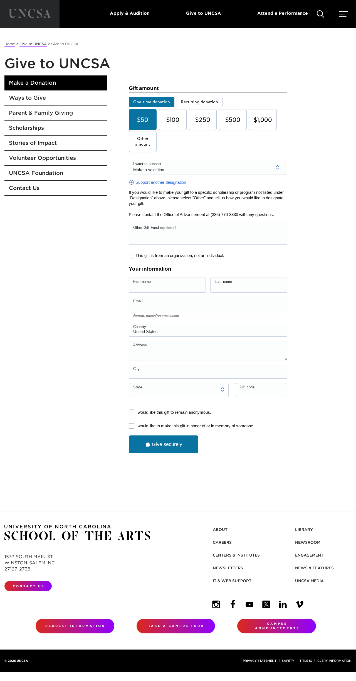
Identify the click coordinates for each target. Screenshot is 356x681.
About (220, 529)
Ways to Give (27, 97)
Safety (288, 661)
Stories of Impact (33, 142)
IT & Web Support (232, 581)
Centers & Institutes (236, 555)
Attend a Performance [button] (282, 13)
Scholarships (26, 127)
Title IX (306, 661)
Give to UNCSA (203, 13)
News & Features (314, 568)
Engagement (309, 555)
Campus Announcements (277, 626)
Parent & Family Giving (41, 112)
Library (304, 529)
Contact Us (24, 188)
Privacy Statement (259, 661)
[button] (320, 14)
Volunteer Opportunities (42, 158)
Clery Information (334, 661)
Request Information (75, 626)
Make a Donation (32, 82)
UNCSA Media (309, 581)
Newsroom (307, 542)
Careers (222, 542)
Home (9, 44)
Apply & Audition (130, 13)
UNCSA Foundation (36, 173)
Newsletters (228, 568)
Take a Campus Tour (176, 626)
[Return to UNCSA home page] (30, 14)
